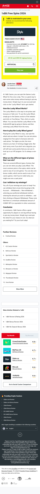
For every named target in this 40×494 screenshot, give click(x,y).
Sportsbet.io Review (12, 255)
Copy (33, 64)
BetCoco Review (11, 251)
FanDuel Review (11, 236)
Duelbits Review (11, 260)
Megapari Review (11, 273)
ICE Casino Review (11, 246)
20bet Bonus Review (9, 420)
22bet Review (7, 405)
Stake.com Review (9, 399)
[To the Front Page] (28, 6)
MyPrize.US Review (17, 352)
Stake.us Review (17, 360)
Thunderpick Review (12, 278)
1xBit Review (14, 10)
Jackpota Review (17, 377)
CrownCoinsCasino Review (20, 343)
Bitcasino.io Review (12, 269)
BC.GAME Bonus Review (11, 414)
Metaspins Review (11, 264)
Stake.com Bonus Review (11, 402)
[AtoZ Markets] (9, 6)
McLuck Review (17, 369)
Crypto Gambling (6, 10)
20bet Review (7, 417)
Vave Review (10, 282)
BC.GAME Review (9, 411)
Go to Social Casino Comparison (20, 384)
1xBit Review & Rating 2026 (15, 317)
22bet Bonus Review (9, 408)
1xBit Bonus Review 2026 (14, 322)
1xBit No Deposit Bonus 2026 (16, 327)
